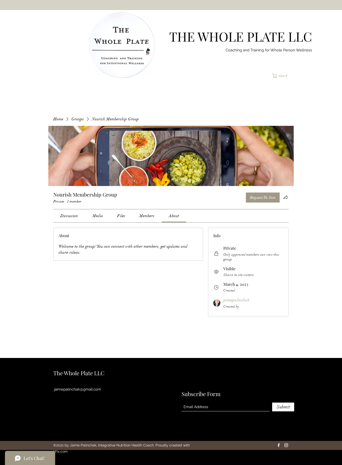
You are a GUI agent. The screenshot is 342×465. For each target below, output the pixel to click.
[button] (281, 75)
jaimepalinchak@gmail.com (77, 389)
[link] (69, 215)
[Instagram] (286, 445)
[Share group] (286, 197)
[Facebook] (278, 445)
